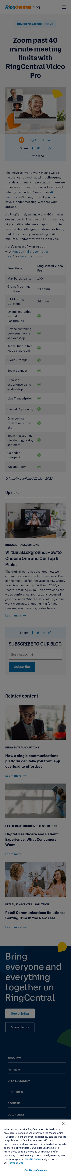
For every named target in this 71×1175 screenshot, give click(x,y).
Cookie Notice (33, 1159)
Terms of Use (16, 1162)
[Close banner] (63, 1123)
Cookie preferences (35, 1170)
